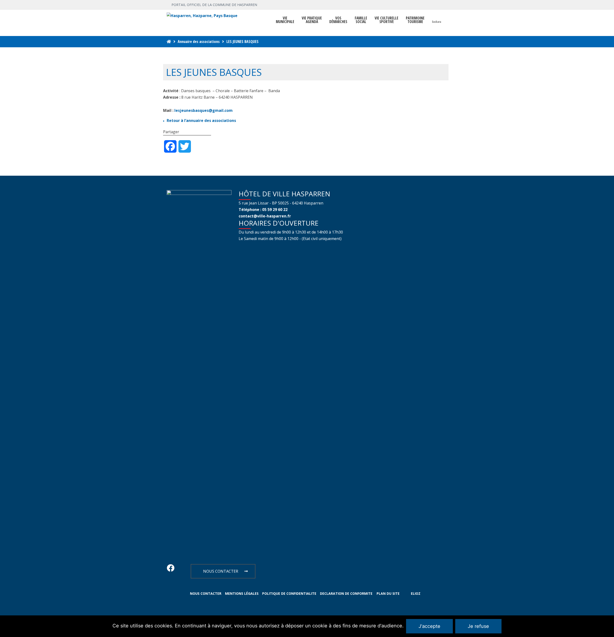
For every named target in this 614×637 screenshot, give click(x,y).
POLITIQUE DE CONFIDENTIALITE (289, 593)
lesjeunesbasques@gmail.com (203, 110)
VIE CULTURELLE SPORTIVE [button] (386, 20)
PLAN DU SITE (388, 593)
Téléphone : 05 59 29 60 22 (263, 209)
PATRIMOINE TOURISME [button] (415, 20)
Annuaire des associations (199, 41)
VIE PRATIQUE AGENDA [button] (312, 20)
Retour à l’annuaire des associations (201, 120)
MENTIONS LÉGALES (242, 593)
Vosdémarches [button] (338, 20)
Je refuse (478, 626)
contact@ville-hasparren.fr (265, 216)
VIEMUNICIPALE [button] (285, 20)
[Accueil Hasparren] (169, 41)
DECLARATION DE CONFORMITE (346, 593)
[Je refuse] (608, 626)
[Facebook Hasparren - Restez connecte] (170, 569)
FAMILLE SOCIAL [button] (361, 20)
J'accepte (429, 626)
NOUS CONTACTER (220, 571)
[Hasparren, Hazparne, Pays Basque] (202, 15)
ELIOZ (415, 593)
